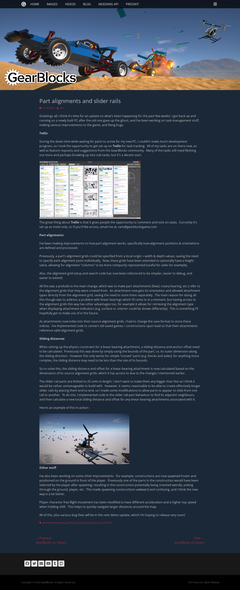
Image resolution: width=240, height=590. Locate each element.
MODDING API (108, 4)
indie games (85, 522)
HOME (34, 4)
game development (53, 522)
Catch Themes (211, 582)
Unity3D (106, 522)
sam (62, 108)
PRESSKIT (132, 4)
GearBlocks (47, 582)
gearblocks (71, 522)
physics (97, 522)
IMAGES (52, 4)
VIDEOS (70, 4)
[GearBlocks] (24, 4)
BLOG (87, 4)
